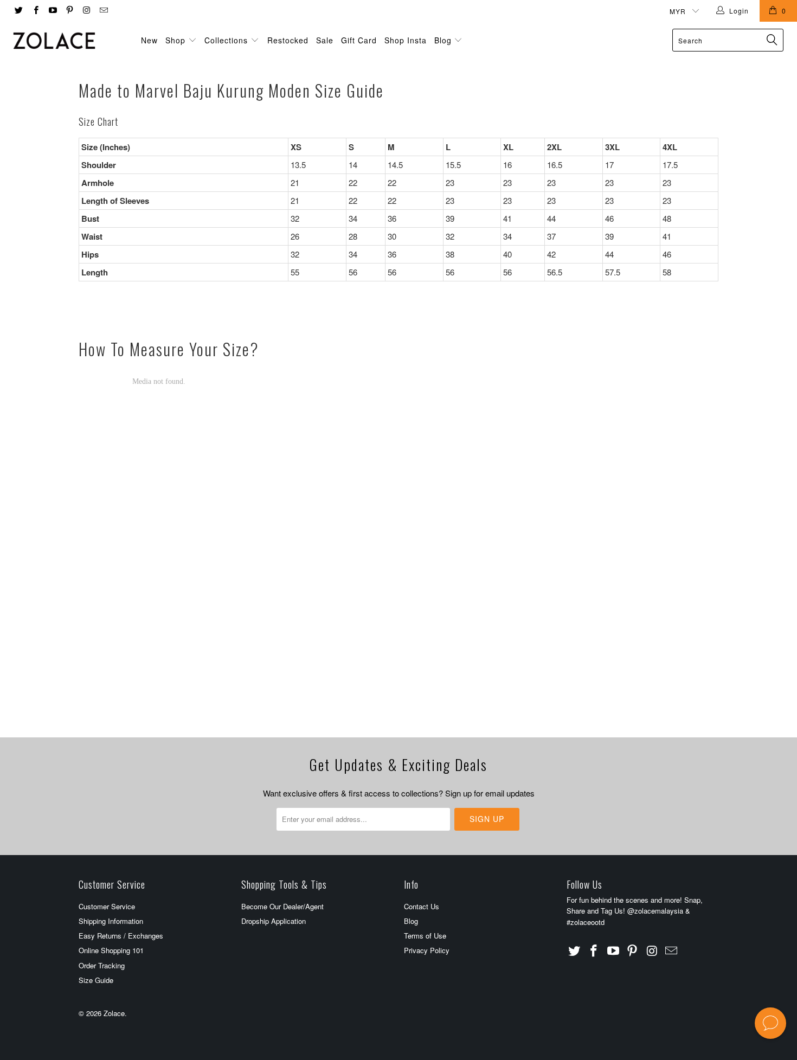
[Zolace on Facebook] (35, 10)
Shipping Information (111, 921)
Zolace (114, 1013)
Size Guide (96, 980)
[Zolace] (69, 41)
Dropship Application (273, 921)
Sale (324, 40)
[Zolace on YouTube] (52, 10)
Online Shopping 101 (111, 950)
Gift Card (359, 40)
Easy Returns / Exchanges (121, 935)
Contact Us (421, 906)
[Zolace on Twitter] (18, 10)
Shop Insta (405, 40)
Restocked (287, 40)
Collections (226, 40)
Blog (444, 40)
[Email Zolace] (102, 10)
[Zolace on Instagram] (86, 10)
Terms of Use (425, 935)
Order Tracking (102, 965)
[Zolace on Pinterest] (69, 10)
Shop (175, 40)
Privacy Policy (426, 950)
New (149, 40)
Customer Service (107, 906)
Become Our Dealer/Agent (282, 906)
